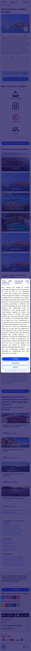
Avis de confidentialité (10, 371)
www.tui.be (6, 285)
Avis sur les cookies (21, 371)
